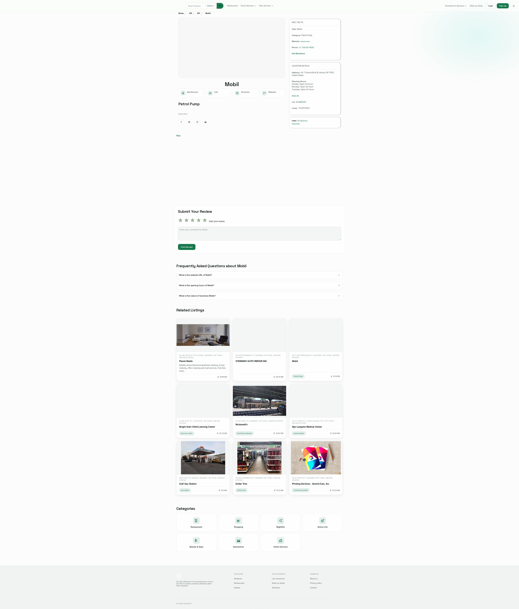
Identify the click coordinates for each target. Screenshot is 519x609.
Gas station (185, 490)
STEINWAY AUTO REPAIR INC (251, 361)
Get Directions (298, 53)
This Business (302, 121)
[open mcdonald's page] (259, 400)
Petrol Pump (298, 376)
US (190, 13)
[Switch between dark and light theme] (513, 5)
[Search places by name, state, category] (220, 6)
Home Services (247, 6)
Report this (296, 124)
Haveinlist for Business (454, 6)
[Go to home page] (183, 6)
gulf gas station (188, 484)
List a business (278, 579)
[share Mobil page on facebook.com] (181, 122)
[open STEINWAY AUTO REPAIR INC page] (259, 335)
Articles (237, 588)
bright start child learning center (197, 427)
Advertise (276, 588)
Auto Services (265, 6)
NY (198, 13)
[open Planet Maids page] (203, 335)
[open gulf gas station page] (203, 457)
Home (181, 13)
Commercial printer (301, 490)
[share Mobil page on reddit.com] (205, 122)
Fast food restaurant (244, 433)
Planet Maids (186, 361)
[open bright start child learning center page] (203, 400)
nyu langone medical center (307, 427)
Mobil (208, 13)
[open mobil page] (315, 335)
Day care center (186, 433)
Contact (313, 588)
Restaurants (232, 6)
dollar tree (241, 484)
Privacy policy (316, 583)
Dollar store (241, 490)
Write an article (278, 583)
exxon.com (305, 41)
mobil (295, 361)
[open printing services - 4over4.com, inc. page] (315, 457)
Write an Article (476, 6)
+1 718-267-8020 (306, 47)
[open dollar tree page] (259, 457)
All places (238, 579)
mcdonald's (241, 424)
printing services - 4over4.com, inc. (311, 484)
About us (314, 579)
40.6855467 (301, 102)
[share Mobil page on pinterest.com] (189, 122)
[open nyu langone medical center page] (315, 400)
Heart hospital (299, 433)
